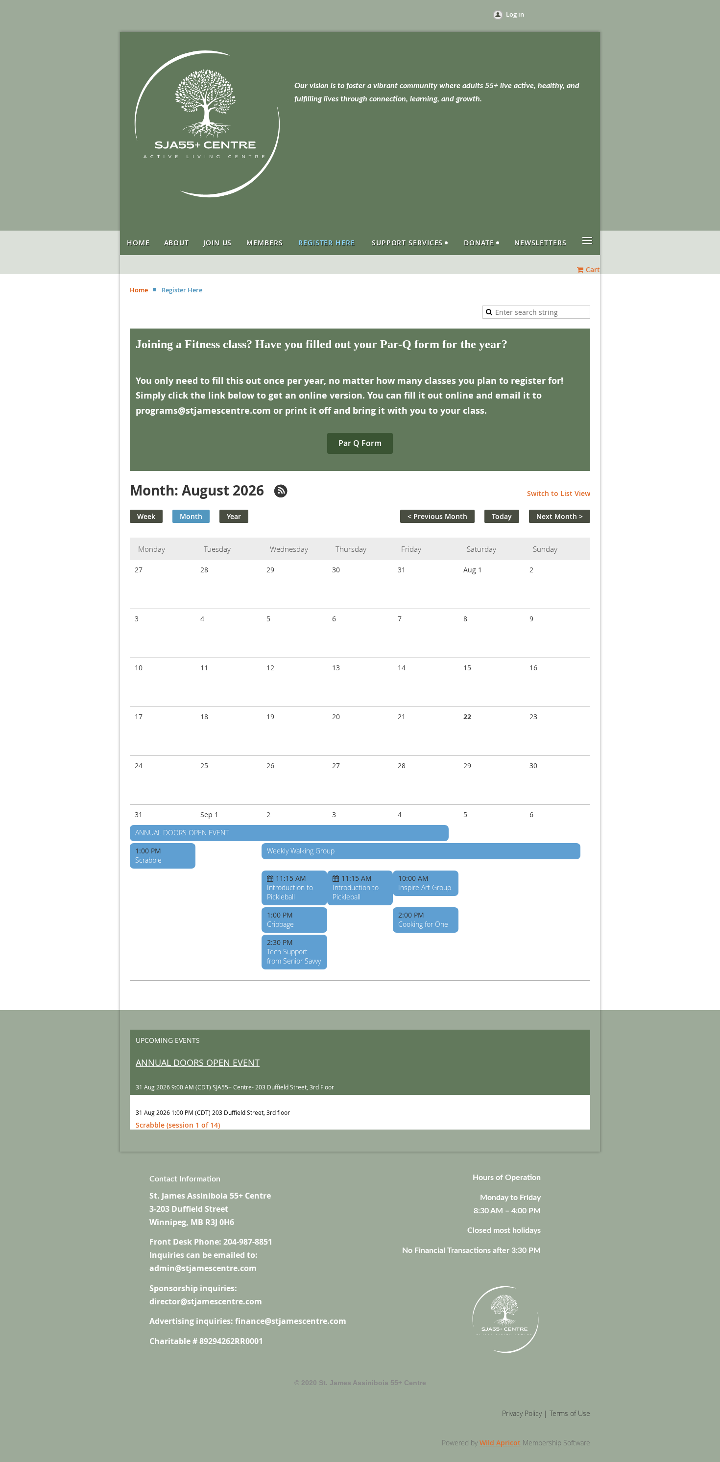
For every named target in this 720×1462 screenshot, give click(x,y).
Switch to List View (558, 493)
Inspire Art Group (424, 887)
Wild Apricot (500, 1442)
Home (139, 289)
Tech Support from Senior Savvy (294, 956)
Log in (515, 14)
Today (502, 516)
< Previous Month (437, 516)
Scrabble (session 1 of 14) (178, 1125)
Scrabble (148, 860)
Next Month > (559, 516)
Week (146, 516)
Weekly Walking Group (301, 850)
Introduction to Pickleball (290, 892)
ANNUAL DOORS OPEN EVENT (182, 832)
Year (234, 516)
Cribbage (280, 924)
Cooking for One (423, 924)
